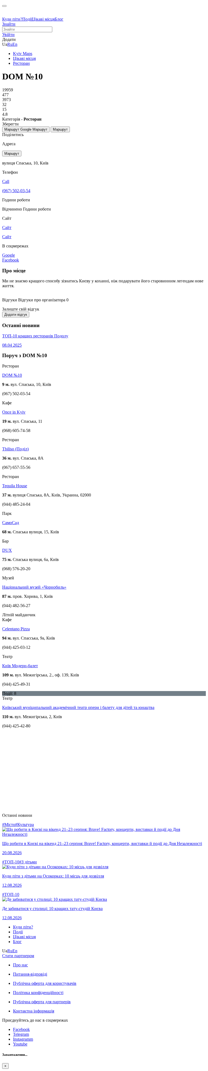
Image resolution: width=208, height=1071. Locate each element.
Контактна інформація (33, 1011)
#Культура (24, 824)
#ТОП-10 (10, 862)
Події (27, 19)
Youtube (20, 1044)
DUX (7, 550)
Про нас (20, 965)
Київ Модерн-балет (20, 665)
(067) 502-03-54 (16, 190)
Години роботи (37, 209)
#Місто (8, 824)
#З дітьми (28, 862)
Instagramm (23, 1039)
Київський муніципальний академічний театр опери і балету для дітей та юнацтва (78, 707)
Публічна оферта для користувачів (44, 983)
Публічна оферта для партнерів (42, 1001)
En (14, 44)
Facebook (21, 1029)
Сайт (6, 236)
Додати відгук (15, 314)
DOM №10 (12, 375)
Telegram (21, 1034)
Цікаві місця (43, 19)
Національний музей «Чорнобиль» (34, 587)
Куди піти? (12, 19)
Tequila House (14, 485)
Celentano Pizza (16, 629)
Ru (9, 44)
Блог (59, 19)
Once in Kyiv (13, 412)
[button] (8, 34)
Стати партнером (18, 955)
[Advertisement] (104, 771)
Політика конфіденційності (38, 992)
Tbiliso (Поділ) (15, 449)
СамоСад (10, 522)
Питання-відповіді (30, 974)
